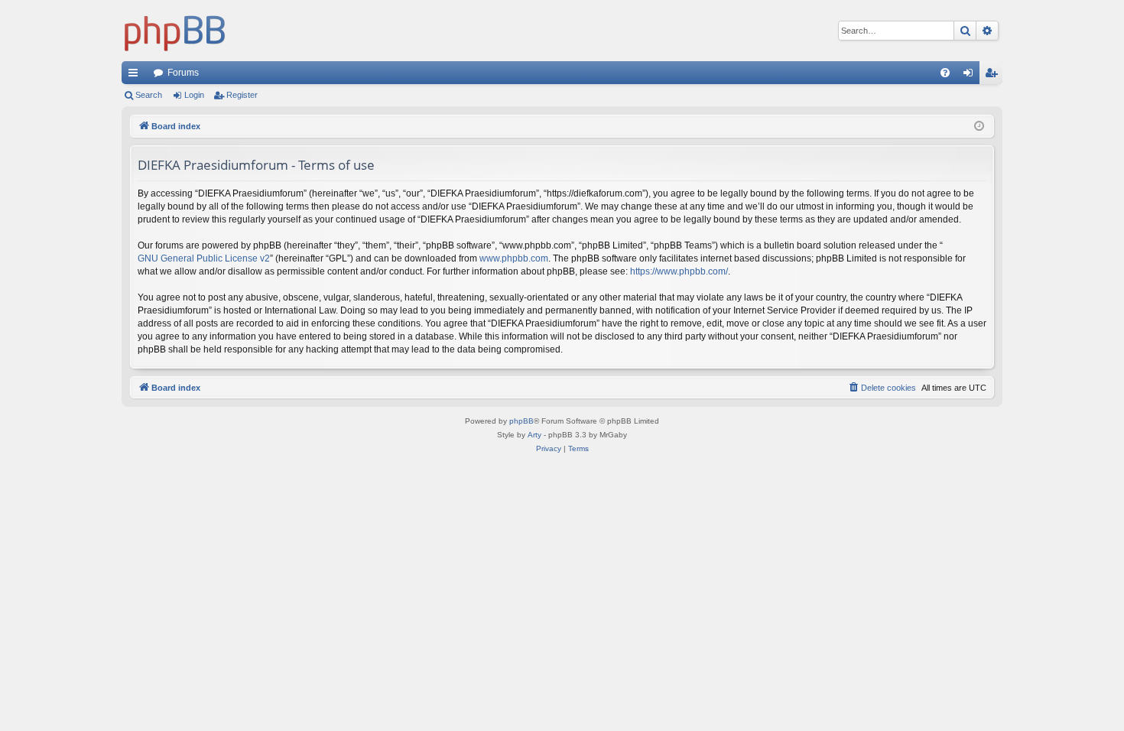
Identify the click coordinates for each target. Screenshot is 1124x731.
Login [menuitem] (971, 75)
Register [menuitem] (994, 75)
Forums (183, 72)
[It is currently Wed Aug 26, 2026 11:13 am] (979, 126)
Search (148, 94)
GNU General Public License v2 (204, 258)
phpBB (521, 421)
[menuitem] (945, 72)
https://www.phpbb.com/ (679, 271)
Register (242, 94)
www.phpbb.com (513, 258)
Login (194, 94)
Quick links (136, 75)
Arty (534, 434)
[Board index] (175, 30)
